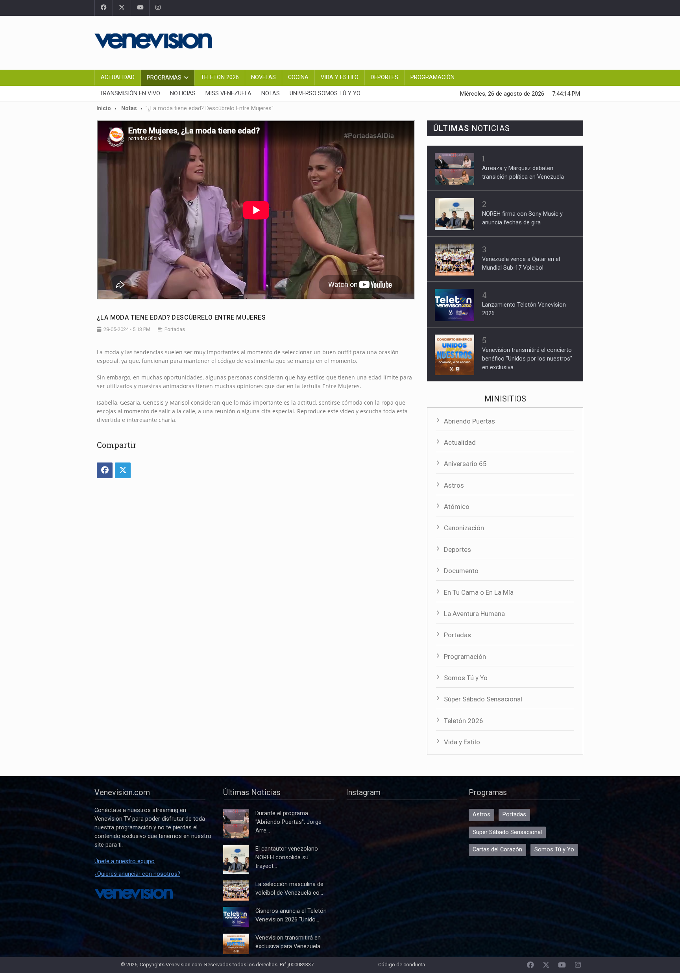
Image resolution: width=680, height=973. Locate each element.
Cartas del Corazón (497, 849)
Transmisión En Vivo (130, 93)
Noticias (183, 93)
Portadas (457, 635)
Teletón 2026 (463, 721)
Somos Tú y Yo (466, 678)
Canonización (464, 528)
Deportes (384, 77)
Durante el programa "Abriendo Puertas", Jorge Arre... (288, 822)
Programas (164, 77)
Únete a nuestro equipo (124, 861)
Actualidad (118, 77)
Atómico (456, 507)
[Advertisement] (442, 41)
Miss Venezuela (228, 93)
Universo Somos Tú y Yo (325, 93)
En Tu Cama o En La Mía (479, 592)
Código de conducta (401, 964)
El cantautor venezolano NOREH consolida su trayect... (286, 857)
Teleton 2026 (220, 77)
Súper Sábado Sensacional (483, 699)
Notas (270, 93)
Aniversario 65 (465, 464)
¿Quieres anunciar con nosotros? (137, 874)
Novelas (263, 77)
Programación (432, 77)
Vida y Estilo (339, 77)
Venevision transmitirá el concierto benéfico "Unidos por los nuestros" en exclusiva (527, 359)
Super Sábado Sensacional (507, 832)
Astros (454, 485)
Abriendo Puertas (469, 421)
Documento (461, 571)
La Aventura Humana (474, 614)
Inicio (103, 108)
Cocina (298, 77)
